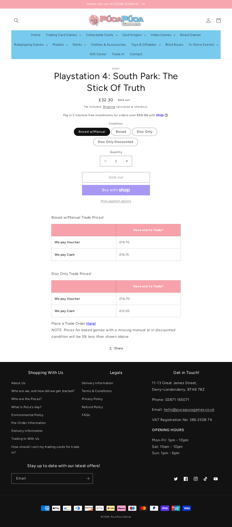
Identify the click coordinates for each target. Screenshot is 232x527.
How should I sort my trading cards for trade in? (45, 449)
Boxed (121, 132)
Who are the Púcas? (26, 399)
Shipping (109, 106)
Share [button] (118, 348)
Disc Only (144, 132)
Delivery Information (27, 431)
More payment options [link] (116, 201)
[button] (16, 21)
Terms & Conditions (97, 391)
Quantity (116, 152)
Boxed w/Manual (92, 132)
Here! (91, 323)
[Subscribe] (88, 478)
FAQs (86, 415)
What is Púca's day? (26, 407)
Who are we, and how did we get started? (43, 391)
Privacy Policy (92, 399)
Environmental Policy (27, 415)
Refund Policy (92, 407)
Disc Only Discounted (115, 142)
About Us (18, 383)
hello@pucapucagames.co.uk (189, 409)
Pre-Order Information (28, 423)
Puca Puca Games (121, 516)
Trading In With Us (25, 439)
